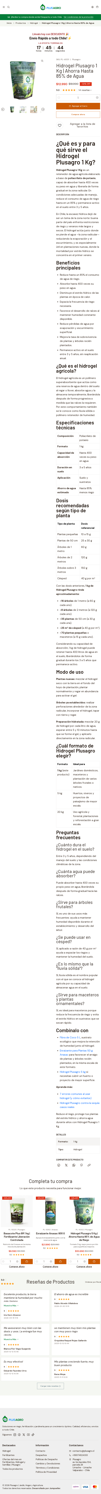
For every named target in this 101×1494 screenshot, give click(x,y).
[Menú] (4, 7)
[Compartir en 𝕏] (66, 1165)
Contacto (40, 1451)
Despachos (41, 1455)
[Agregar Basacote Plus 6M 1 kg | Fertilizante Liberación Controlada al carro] (27, 1261)
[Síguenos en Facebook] (19, 1434)
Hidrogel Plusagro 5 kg (73, 1072)
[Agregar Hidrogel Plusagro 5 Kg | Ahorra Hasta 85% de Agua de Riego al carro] (94, 1261)
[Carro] (97, 7)
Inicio (9, 23)
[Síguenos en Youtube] (28, 1434)
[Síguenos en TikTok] (32, 1434)
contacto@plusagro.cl (83, 1451)
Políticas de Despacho (47, 1459)
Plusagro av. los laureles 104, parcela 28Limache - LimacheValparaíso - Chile (82, 1465)
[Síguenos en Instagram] (14, 1434)
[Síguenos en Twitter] (23, 1434)
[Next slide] (43, 109)
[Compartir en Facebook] (58, 1165)
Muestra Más (10, 1305)
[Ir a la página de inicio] (50, 7)
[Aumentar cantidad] (97, 98)
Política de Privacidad (46, 1472)
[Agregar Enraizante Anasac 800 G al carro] (60, 1261)
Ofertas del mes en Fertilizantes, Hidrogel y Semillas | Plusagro (13, 1462)
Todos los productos (12, 1469)
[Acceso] (92, 7)
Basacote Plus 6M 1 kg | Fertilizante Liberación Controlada (17, 1236)
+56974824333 (80, 1455)
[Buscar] (8, 7)
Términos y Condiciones (47, 1467)
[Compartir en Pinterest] (81, 1165)
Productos (21, 23)
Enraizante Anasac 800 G (50, 1233)
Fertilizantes (8, 1455)
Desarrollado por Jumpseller (46, 1488)
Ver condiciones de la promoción (78, 17)
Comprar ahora (16, 1266)
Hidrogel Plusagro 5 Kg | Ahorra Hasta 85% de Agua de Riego (84, 1236)
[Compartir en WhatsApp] (73, 1165)
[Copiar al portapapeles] (89, 1165)
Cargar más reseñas (49, 1386)
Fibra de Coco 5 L (70, 1037)
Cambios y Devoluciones (48, 1463)
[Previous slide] (3, 109)
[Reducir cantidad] (59, 98)
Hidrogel (34, 23)
